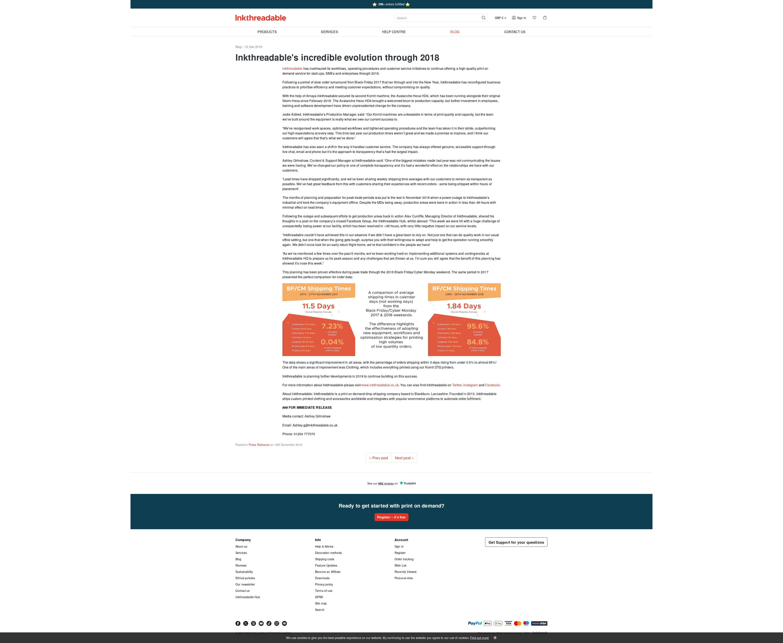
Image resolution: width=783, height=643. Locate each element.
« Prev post (378, 457)
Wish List (400, 565)
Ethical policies (245, 578)
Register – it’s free (391, 517)
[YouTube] (261, 623)
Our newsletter (245, 584)
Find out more (479, 637)
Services (241, 553)
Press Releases (259, 445)
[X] (246, 623)
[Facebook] (238, 623)
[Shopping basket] (544, 17)
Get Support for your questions (516, 542)
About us (241, 546)
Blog (238, 559)
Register (400, 553)
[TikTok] (269, 623)
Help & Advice (324, 546)
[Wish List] (534, 17)
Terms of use (323, 591)
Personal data (404, 578)
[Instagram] (277, 623)
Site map (321, 603)
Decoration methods (328, 553)
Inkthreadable (292, 68)
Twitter (456, 385)
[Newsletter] (284, 623)
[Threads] (253, 623)
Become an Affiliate (328, 572)
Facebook (492, 385)
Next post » (404, 457)
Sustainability (244, 572)
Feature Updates (326, 565)
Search (319, 610)
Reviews (241, 565)
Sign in (399, 546)
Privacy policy (324, 584)
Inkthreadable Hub (248, 597)
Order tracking (404, 559)
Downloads (322, 578)
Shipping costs (324, 559)
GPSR (319, 597)
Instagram (470, 385)
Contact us (243, 591)
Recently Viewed (405, 572)
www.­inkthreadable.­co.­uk (380, 385)
